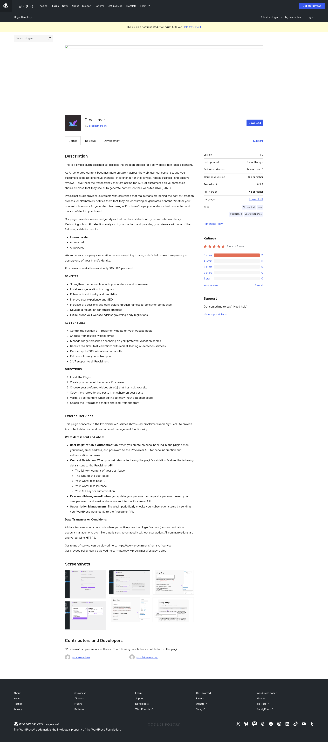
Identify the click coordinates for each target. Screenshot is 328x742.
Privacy (18, 709)
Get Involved (203, 693)
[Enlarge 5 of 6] (189, 574)
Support (258, 140)
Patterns (79, 709)
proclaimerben (98, 125)
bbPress (263, 703)
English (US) (256, 199)
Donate (201, 703)
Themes (79, 698)
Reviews (90, 140)
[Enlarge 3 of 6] (145, 574)
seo (260, 207)
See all (259, 285)
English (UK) (52, 724)
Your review (211, 285)
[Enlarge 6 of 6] (189, 602)
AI (244, 207)
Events (200, 698)
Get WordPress (312, 5)
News (17, 698)
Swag (200, 709)
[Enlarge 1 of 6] (101, 574)
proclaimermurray (147, 657)
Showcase (80, 693)
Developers (142, 703)
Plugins (78, 703)
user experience (253, 214)
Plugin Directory (23, 17)
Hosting (18, 703)
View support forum (216, 314)
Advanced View (213, 223)
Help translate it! (192, 26)
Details (73, 140)
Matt (261, 698)
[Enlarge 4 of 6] (145, 602)
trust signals (236, 214)
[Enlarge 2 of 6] (101, 606)
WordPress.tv (144, 709)
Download (255, 122)
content (251, 207)
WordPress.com (267, 693)
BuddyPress (265, 709)
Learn (138, 693)
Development (112, 140)
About (17, 693)
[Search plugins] (49, 38)
